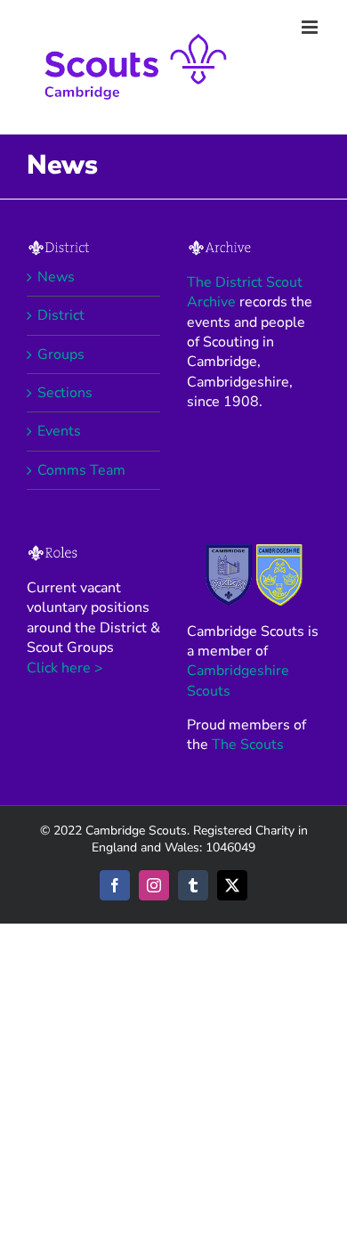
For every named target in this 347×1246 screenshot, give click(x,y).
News (56, 277)
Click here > (65, 668)
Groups (61, 354)
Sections (65, 393)
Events (59, 431)
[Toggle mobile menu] (311, 27)
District (61, 315)
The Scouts (248, 744)
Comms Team (81, 470)
